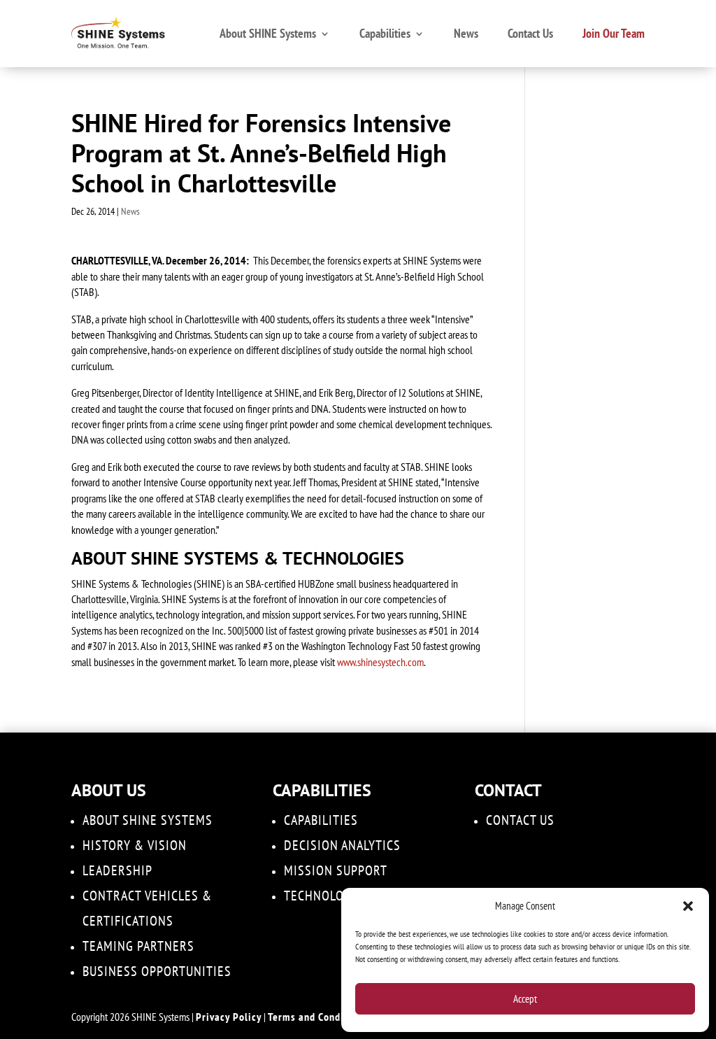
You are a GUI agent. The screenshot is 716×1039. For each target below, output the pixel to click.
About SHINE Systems (268, 33)
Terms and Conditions (318, 1017)
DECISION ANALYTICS (342, 845)
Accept (525, 998)
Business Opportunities (157, 971)
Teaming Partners (138, 946)
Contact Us (530, 33)
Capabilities (384, 33)
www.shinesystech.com (380, 662)
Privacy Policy (229, 1017)
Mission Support (335, 870)
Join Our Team (613, 33)
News (466, 33)
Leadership (117, 870)
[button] (688, 906)
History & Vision (135, 845)
